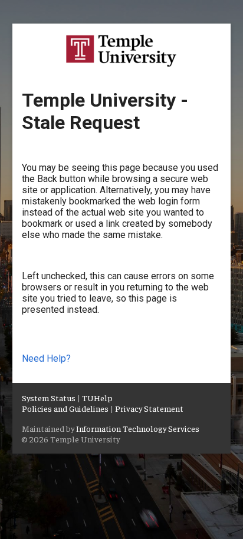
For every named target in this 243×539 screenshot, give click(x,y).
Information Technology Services (137, 428)
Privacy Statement (149, 408)
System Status (48, 397)
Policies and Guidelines (65, 408)
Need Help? (46, 358)
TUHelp (97, 397)
